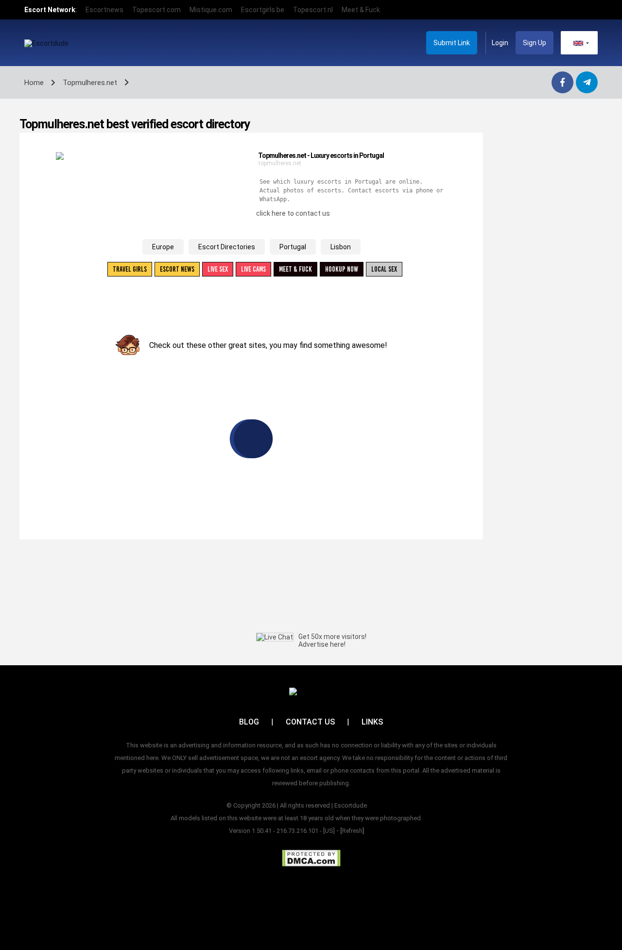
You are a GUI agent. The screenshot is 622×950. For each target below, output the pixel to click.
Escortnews (104, 9)
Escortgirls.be (262, 9)
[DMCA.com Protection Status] (311, 858)
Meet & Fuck (361, 9)
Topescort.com (156, 9)
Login (500, 43)
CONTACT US (310, 721)
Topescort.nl (313, 9)
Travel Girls (130, 269)
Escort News (177, 269)
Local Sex (384, 269)
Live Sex (217, 269)
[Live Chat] (275, 637)
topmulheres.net (280, 163)
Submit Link (451, 43)
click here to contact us (293, 213)
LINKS (372, 721)
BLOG (249, 721)
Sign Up (534, 43)
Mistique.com (211, 9)
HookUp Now (341, 269)
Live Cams (253, 269)
